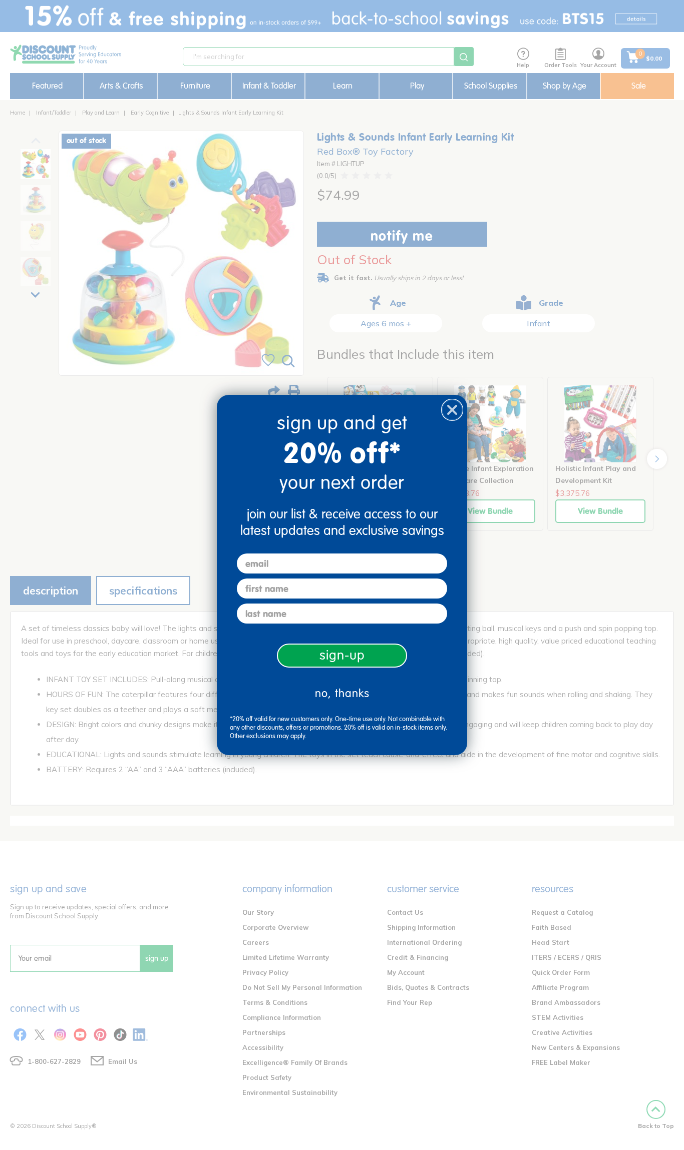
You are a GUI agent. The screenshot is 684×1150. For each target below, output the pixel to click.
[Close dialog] (452, 410)
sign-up (342, 655)
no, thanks (342, 693)
